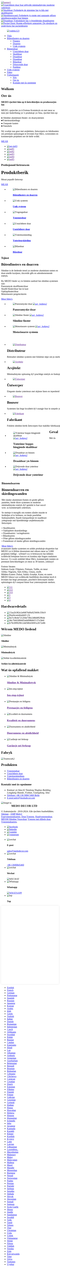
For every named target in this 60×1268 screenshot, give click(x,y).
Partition (17, 67)
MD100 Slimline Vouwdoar (14, 819)
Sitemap (5, 814)
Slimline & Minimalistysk (21, 682)
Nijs (15, 77)
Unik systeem (19, 46)
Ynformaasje (13, 75)
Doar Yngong (27, 816)
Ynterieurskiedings (15, 776)
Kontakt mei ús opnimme (24, 83)
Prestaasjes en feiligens (20, 707)
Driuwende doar (20, 64)
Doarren (16, 43)
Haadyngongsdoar (43, 816)
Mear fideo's (7, 299)
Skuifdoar (17, 54)
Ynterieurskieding (22, 240)
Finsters (16, 41)
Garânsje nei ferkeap (19, 745)
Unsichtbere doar (21, 51)
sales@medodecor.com (17, 851)
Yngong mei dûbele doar (39, 819)
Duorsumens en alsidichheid (23, 733)
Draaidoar (17, 56)
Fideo (9, 72)
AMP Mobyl (16, 814)
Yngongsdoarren (9, 822)
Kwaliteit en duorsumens (21, 720)
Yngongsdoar (19, 218)
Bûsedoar (17, 62)
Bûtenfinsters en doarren (18, 38)
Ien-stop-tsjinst (15, 695)
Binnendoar (12, 49)
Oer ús (16, 80)
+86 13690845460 (15, 865)
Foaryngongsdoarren (10, 816)
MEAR (4, 141)
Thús (9, 36)
